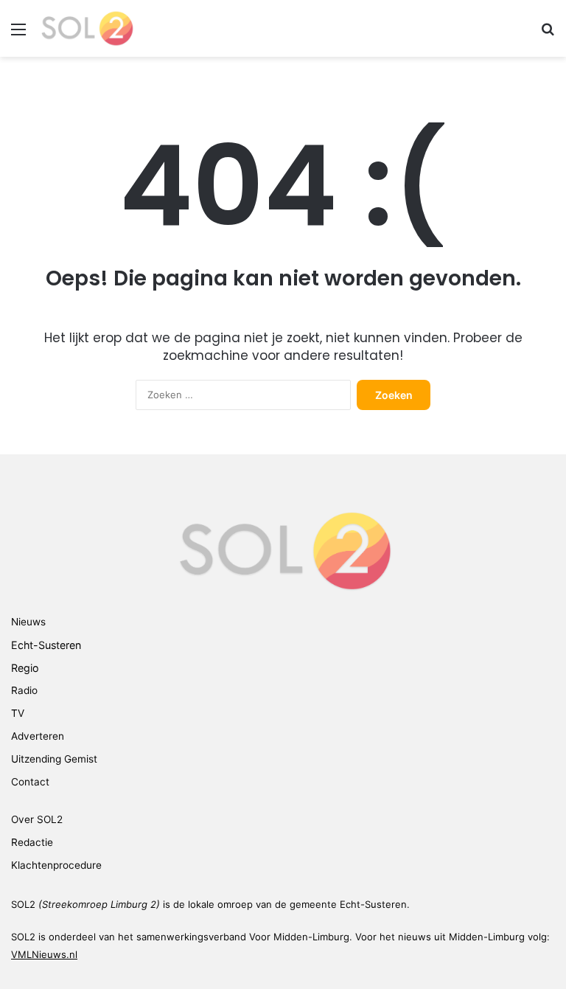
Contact (30, 782)
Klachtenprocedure (56, 865)
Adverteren (37, 736)
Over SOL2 (37, 819)
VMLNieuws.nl (44, 954)
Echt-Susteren (46, 645)
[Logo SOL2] (86, 28)
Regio (25, 668)
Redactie (32, 842)
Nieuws (28, 622)
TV (17, 713)
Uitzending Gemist (54, 759)
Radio (24, 690)
